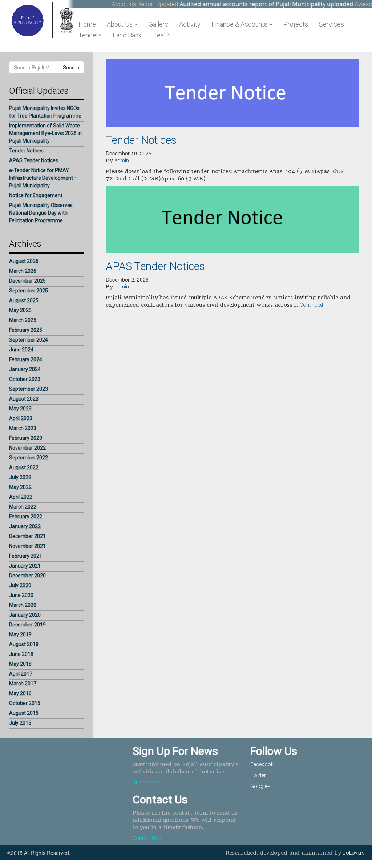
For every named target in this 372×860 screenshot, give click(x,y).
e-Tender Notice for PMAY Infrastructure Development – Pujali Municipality (43, 177)
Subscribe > (146, 782)
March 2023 (22, 428)
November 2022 (27, 448)
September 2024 (28, 340)
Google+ (260, 786)
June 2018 (21, 654)
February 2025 (25, 330)
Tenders (90, 35)
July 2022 (20, 477)
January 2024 (25, 369)
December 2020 (27, 575)
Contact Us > (147, 838)
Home (87, 24)
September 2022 (28, 458)
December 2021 (27, 536)
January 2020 (25, 615)
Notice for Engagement (35, 195)
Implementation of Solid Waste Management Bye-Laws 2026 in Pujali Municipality (45, 133)
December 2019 (27, 625)
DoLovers (354, 853)
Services (331, 24)
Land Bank (127, 35)
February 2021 (25, 556)
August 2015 (24, 713)
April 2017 (20, 674)
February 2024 (25, 359)
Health (161, 35)
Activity (190, 24)
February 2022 (25, 516)
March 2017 (22, 683)
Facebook (262, 764)
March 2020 (22, 605)
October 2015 (24, 703)
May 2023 (20, 408)
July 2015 (20, 723)
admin (121, 160)
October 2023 (24, 379)
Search (71, 67)
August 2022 (24, 467)
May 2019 (20, 634)
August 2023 (24, 399)
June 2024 (21, 350)
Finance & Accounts (240, 24)
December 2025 (27, 281)
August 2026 (24, 261)
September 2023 (28, 389)
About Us (120, 24)
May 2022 (20, 487)
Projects (295, 24)
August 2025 (24, 300)
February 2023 (25, 438)
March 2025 (22, 320)
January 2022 (25, 526)
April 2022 (20, 497)
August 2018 (24, 644)
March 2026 (22, 271)
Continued (311, 305)
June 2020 (21, 595)
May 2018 (20, 664)
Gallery (158, 24)
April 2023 (20, 418)
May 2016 (20, 693)
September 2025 (28, 291)
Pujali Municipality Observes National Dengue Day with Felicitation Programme (41, 212)
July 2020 (20, 585)
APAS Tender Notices (33, 160)
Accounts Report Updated (135, 4)
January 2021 (25, 566)
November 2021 (27, 546)
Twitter (258, 775)
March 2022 (22, 507)
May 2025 (20, 310)
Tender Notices (26, 151)
